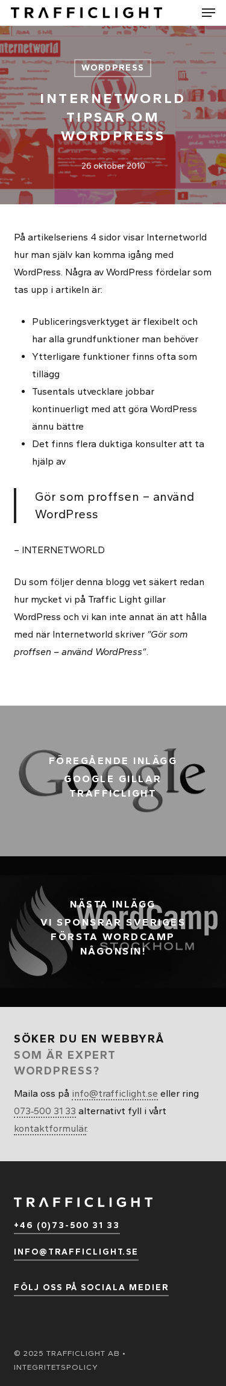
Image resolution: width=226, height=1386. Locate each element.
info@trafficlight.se (115, 1093)
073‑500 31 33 (45, 1111)
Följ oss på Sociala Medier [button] (91, 1287)
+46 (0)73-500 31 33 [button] (67, 1225)
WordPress (112, 68)
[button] (208, 13)
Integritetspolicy (56, 1367)
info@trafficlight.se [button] (76, 1252)
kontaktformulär (50, 1128)
